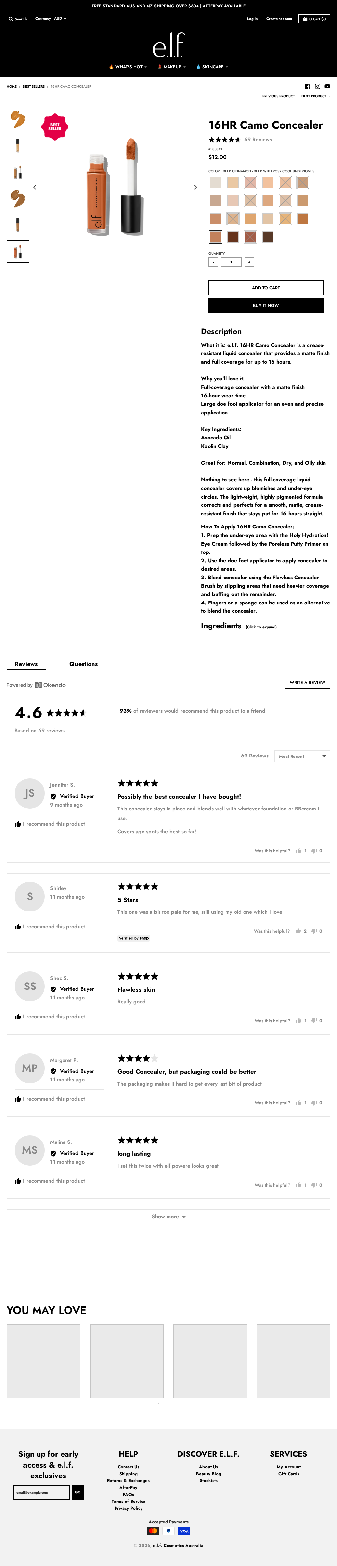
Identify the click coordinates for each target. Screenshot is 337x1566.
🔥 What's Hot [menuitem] (126, 67)
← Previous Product (276, 96)
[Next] (195, 187)
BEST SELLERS (34, 86)
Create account (279, 18)
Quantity (216, 253)
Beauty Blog (208, 1474)
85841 (217, 149)
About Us (208, 1467)
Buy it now (266, 305)
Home (12, 86)
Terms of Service (128, 1501)
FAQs (128, 1494)
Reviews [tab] (26, 663)
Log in (252, 18)
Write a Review (307, 683)
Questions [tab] (83, 663)
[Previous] (35, 187)
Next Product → (315, 96)
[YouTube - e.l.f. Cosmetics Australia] (327, 86)
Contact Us (128, 1467)
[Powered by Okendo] (36, 685)
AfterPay (128, 1487)
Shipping (128, 1474)
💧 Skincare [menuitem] (210, 67)
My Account (289, 1467)
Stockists (209, 1480)
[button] (240, 139)
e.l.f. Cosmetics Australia (178, 1545)
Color (261, 171)
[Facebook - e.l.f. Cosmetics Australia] (308, 86)
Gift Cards (288, 1474)
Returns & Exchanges (128, 1480)
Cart (317, 19)
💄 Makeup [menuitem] (169, 67)
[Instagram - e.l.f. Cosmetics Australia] (318, 86)
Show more (165, 1216)
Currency (43, 18)
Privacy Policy (129, 1508)
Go (77, 1492)
